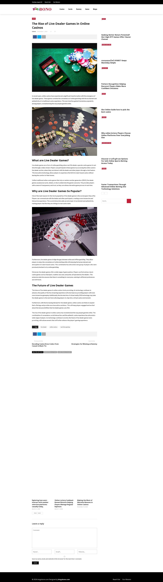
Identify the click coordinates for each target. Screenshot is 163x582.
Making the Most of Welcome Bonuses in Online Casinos (85, 502)
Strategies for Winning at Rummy (84, 344)
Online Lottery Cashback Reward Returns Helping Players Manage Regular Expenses (64, 503)
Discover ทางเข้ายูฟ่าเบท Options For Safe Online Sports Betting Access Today (114, 161)
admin (34, 31)
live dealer (44, 327)
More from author (50, 352)
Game (87, 9)
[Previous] (102, 193)
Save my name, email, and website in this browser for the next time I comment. (57, 559)
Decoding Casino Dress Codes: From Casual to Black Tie (45, 345)
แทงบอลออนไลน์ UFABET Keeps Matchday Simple (114, 61)
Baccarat (104, 68)
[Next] (106, 193)
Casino (62, 9)
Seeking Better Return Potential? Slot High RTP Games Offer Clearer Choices (116, 37)
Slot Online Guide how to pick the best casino (115, 110)
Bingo (95, 9)
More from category (64, 352)
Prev (35, 513)
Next (39, 513)
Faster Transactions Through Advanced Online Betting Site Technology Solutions (113, 186)
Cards (70, 9)
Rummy (78, 9)
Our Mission (56, 2)
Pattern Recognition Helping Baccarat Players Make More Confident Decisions (113, 86)
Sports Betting (106, 44)
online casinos (53, 327)
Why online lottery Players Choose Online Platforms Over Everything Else (116, 135)
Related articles (38, 352)
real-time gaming (65, 327)
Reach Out (47, 2)
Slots (103, 19)
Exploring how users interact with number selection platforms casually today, (40, 503)
